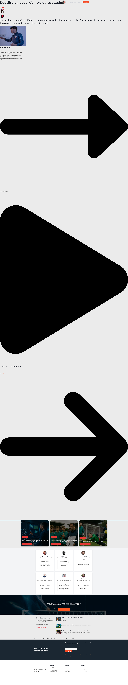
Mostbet (52, 638)
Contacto (79, 2)
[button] (86, 2)
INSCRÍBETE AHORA (27, 543)
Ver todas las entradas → (42, 627)
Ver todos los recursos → (64, 609)
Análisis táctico (52, 667)
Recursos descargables (53, 670)
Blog (75, 2)
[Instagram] (39, 2)
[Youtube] (42, 2)
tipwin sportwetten (38, 638)
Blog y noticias (67, 671)
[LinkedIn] (36, 671)
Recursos (71, 2)
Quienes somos (51, 2)
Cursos (57, 2)
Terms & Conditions (66, 681)
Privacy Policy (60, 681)
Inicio (46, 2)
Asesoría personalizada (53, 671)
